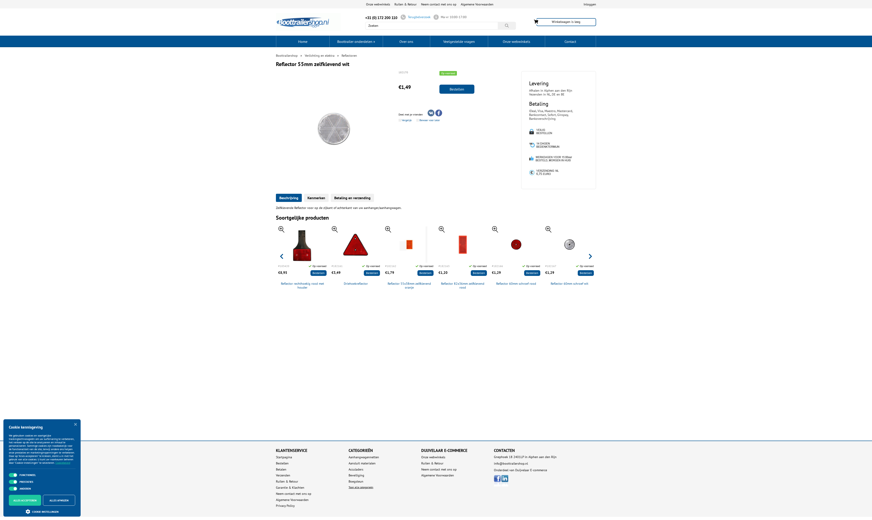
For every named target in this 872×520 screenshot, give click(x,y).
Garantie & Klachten (290, 488)
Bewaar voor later (429, 120)
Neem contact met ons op (438, 4)
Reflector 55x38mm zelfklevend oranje (409, 285)
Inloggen (590, 4)
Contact (570, 41)
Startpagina (284, 457)
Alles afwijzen (59, 500)
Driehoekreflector (356, 284)
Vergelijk (407, 120)
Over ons (406, 41)
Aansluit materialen (362, 463)
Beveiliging (356, 475)
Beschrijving (288, 198)
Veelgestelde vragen (459, 41)
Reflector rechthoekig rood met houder (302, 285)
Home (302, 41)
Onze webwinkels (378, 4)
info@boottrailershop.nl (511, 463)
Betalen (281, 469)
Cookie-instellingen (45, 511)
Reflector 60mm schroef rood (516, 284)
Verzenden (283, 475)
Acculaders (356, 469)
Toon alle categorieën (361, 487)
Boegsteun (356, 481)
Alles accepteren (25, 500)
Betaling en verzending (352, 198)
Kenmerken (316, 198)
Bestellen (457, 89)
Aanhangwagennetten (364, 457)
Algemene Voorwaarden (477, 4)
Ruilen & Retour (405, 4)
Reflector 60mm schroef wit (569, 284)
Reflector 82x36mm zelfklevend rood (462, 285)
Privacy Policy (285, 506)
